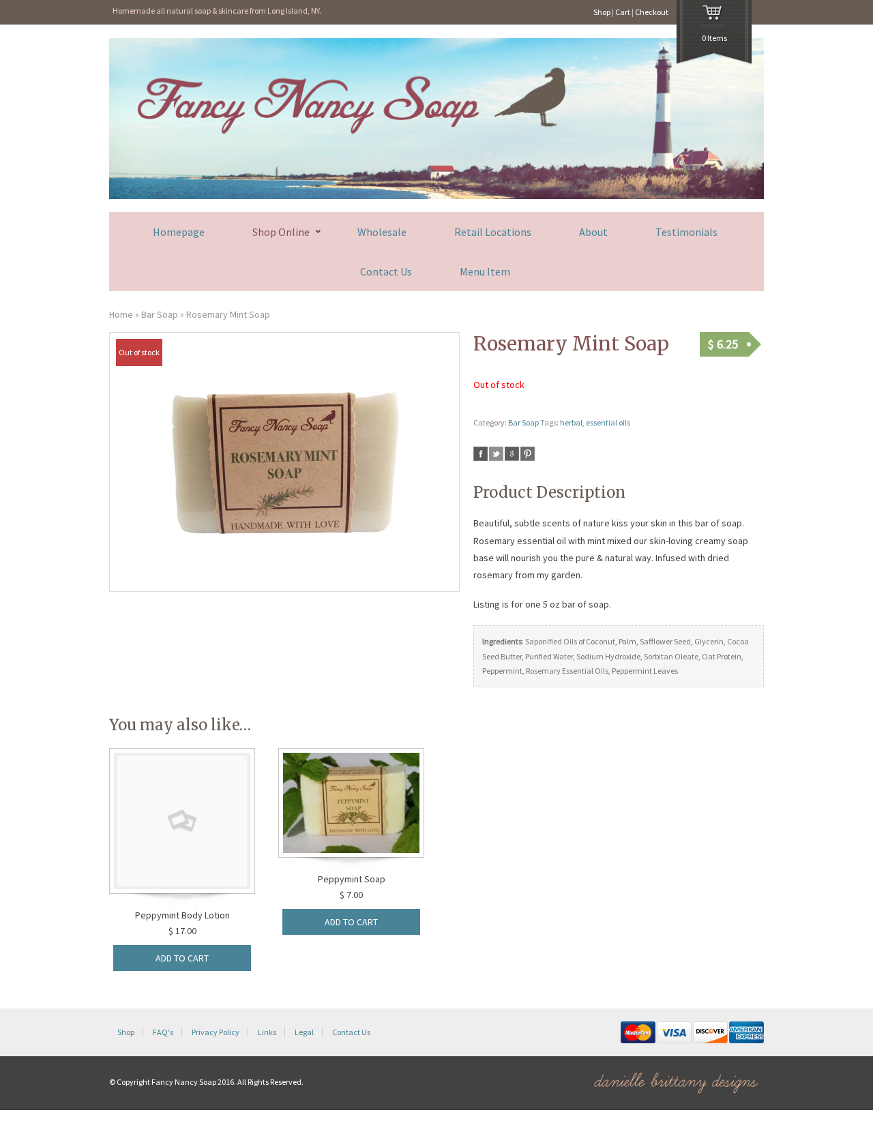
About (593, 232)
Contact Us (386, 271)
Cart (622, 12)
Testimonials (686, 232)
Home (121, 314)
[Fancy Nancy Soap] (436, 196)
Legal (304, 1032)
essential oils (608, 422)
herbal (571, 422)
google (512, 454)
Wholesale (381, 232)
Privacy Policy (215, 1032)
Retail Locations (492, 232)
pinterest (527, 454)
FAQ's (163, 1032)
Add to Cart (182, 958)
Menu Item (485, 271)
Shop (601, 12)
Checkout (651, 12)
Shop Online (281, 232)
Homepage (179, 232)
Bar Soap (159, 314)
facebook (480, 454)
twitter (496, 454)
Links (267, 1032)
